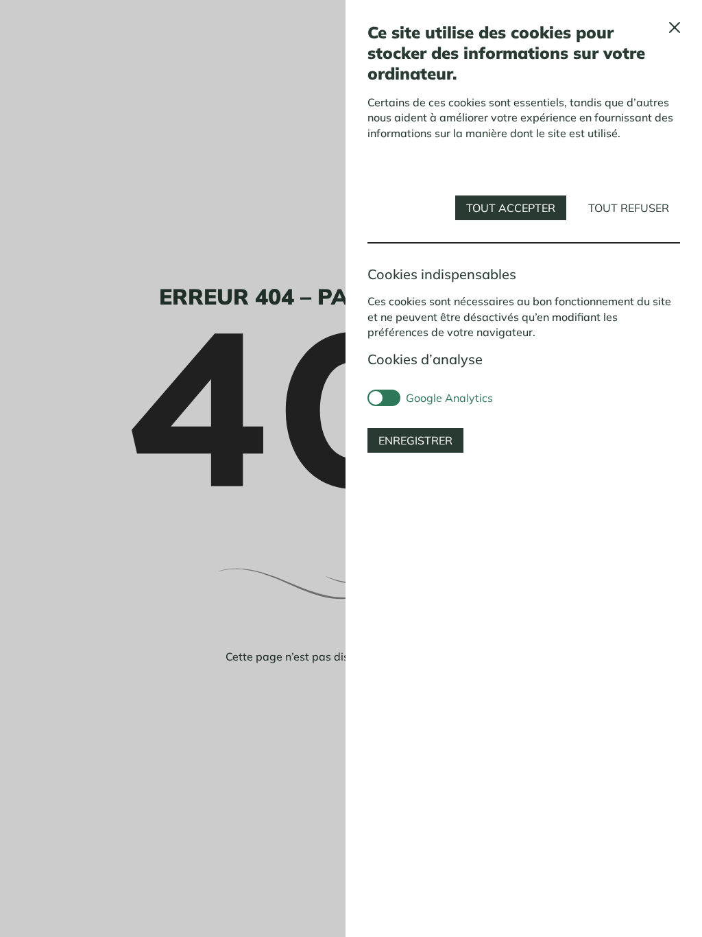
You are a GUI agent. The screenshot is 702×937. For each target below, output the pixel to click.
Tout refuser (628, 208)
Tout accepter (510, 208)
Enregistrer (415, 440)
